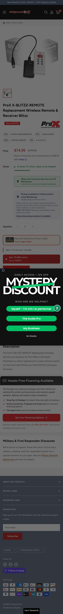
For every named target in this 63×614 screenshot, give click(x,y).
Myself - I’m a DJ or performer (31, 309)
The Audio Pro (31, 318)
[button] (57, 308)
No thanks (31, 336)
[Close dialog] (3, 270)
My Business (31, 328)
